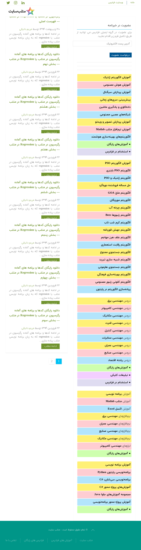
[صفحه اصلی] (22, 11)
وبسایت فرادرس (115, 2)
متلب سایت (86, 540)
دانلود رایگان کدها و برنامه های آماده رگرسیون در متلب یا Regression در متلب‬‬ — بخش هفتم (34, 145)
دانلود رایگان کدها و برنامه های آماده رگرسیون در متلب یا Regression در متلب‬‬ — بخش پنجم (34, 230)
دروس (119, 301)
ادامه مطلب (50, 47)
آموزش (118, 394)
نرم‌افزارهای (116, 416)
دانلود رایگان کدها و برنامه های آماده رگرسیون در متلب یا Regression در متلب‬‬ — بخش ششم (34, 187)
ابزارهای (115, 446)
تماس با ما (11, 540)
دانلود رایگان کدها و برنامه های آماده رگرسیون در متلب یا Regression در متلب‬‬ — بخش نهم (34, 59)
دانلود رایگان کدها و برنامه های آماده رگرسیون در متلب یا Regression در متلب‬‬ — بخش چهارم (34, 273)
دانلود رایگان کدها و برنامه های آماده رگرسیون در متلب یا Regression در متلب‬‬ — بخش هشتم (34, 102)
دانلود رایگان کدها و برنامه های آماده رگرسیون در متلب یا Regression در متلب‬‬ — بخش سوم (34, 315)
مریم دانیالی (25, 29)
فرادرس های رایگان (34, 540)
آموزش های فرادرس (61, 540)
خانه (133, 2)
